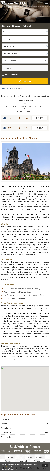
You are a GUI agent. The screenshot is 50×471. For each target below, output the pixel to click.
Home (10, 458)
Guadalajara (6, 428)
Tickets (30, 458)
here (8, 467)
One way (18, 26)
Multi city (26, 26)
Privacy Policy (39, 461)
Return (7, 26)
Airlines (39, 458)
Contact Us (9, 461)
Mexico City (6, 432)
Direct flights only (11, 75)
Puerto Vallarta (7, 437)
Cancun (4, 423)
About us (19, 458)
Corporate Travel (24, 461)
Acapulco (5, 419)
